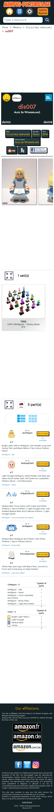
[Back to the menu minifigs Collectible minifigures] (17, 98)
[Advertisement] (27, 63)
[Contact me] (27, 765)
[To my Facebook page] (18, 765)
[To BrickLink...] (48, 98)
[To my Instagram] (35, 765)
